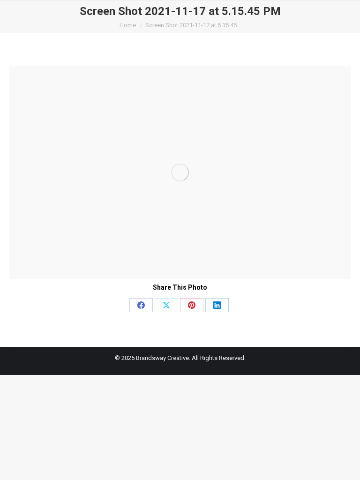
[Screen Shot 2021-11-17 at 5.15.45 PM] (180, 172)
